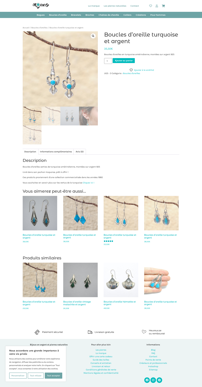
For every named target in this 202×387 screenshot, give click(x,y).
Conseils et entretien (101, 363)
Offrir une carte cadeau (100, 356)
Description (30, 151)
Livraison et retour (101, 366)
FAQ (153, 353)
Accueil (26, 28)
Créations (141, 15)
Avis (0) (80, 151)
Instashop (153, 366)
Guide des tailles (101, 359)
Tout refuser (35, 375)
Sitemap (153, 369)
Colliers (127, 15)
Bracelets (76, 15)
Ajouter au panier (124, 60)
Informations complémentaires (56, 151)
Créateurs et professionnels (153, 363)
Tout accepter (53, 375)
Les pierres (101, 350)
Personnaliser (17, 375)
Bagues (41, 15)
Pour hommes (157, 15)
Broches (89, 15)
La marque (94, 6)
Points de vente (153, 359)
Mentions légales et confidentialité (101, 373)
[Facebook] (147, 380)
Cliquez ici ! (88, 182)
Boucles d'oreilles (39, 28)
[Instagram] (153, 380)
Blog (153, 350)
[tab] (30, 152)
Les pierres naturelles (115, 6)
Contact (134, 6)
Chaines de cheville (109, 15)
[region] (35, 364)
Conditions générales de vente (101, 369)
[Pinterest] (159, 380)
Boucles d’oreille (58, 15)
